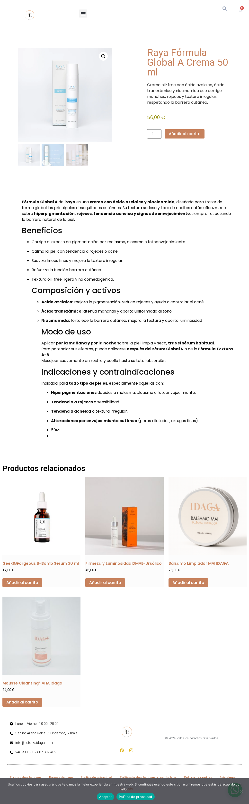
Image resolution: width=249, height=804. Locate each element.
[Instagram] (131, 750)
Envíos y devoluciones (26, 777)
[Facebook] (122, 750)
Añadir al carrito (185, 134)
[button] (83, 13)
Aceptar (105, 797)
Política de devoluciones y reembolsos (148, 777)
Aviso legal (227, 777)
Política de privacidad (96, 777)
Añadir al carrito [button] (22, 582)
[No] (241, 791)
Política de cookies (198, 777)
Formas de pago (61, 777)
